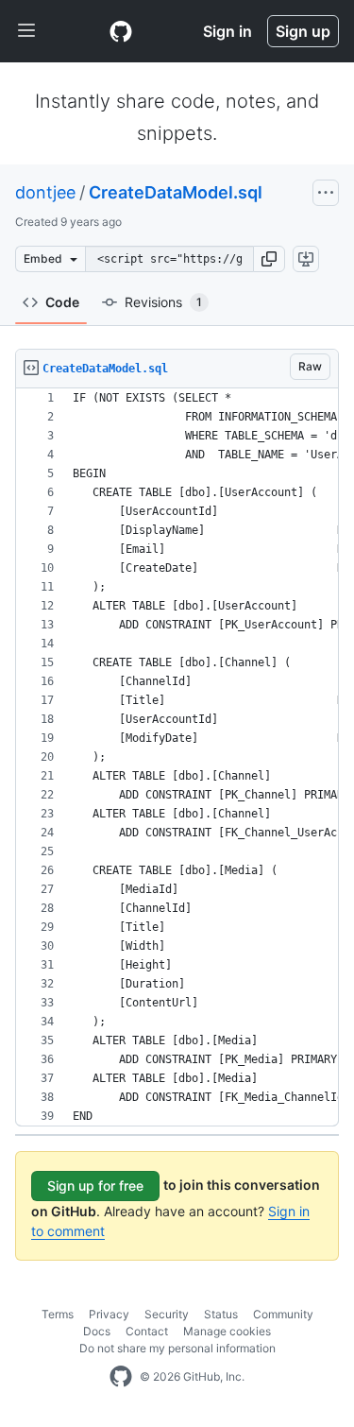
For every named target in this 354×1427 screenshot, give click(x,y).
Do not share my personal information (177, 1348)
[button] (269, 259)
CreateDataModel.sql (175, 192)
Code (62, 302)
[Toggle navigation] (26, 31)
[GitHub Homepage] (121, 1377)
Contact (147, 1331)
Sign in (227, 31)
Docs (96, 1331)
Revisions (163, 302)
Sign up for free (95, 1186)
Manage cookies (227, 1331)
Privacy (109, 1314)
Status (221, 1314)
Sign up (303, 31)
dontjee (45, 192)
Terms (58, 1314)
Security (166, 1314)
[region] (177, 757)
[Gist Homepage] (121, 31)
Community (283, 1314)
